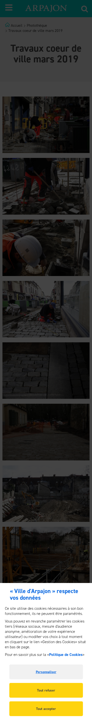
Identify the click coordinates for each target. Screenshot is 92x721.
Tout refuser (46, 690)
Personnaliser (46, 672)
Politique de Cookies (65, 654)
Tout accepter (46, 709)
